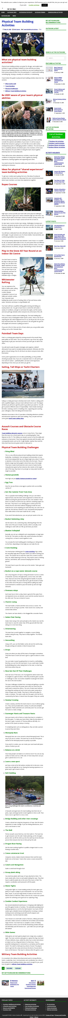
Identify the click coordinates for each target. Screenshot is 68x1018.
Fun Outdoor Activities (32, 1006)
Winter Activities (52, 1010)
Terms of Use (50, 1015)
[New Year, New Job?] (49, 249)
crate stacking (30, 551)
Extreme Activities (30, 1010)
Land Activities (51, 1006)
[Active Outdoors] (11, 9)
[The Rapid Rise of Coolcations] (49, 229)
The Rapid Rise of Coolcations (59, 226)
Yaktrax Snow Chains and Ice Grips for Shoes (59, 118)
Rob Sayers (17, 29)
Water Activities (52, 1008)
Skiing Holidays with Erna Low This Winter (59, 212)
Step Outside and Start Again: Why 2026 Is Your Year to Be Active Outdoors (60, 237)
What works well (10, 84)
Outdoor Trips (11, 12)
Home (3, 12)
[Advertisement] (56, 41)
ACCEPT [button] (45, 5)
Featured (9, 968)
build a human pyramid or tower (26, 478)
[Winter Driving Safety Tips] (49, 103)
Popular (18, 968)
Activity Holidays (53, 153)
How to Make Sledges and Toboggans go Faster (58, 80)
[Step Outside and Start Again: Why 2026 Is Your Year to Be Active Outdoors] (49, 238)
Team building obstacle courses (12, 433)
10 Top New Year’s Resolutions (59, 255)
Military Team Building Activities (15, 91)
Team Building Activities (55, 12)
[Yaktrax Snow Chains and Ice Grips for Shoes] (48, 122)
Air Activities (51, 1004)
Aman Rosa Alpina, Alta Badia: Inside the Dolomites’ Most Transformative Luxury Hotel (59, 160)
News (14, 16)
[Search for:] (56, 58)
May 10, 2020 (7, 29)
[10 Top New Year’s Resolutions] (49, 258)
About (36, 1017)
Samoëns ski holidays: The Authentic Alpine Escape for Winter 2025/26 (59, 201)
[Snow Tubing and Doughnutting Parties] (49, 92)
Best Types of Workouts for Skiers (58, 69)
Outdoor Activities (25, 12)
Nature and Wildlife (9, 1008)
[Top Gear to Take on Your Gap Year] (49, 184)
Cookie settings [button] (34, 5)
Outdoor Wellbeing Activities (12, 1004)
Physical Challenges (11, 88)
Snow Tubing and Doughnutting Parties (59, 90)
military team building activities (22, 964)
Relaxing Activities (30, 1004)
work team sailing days (16, 418)
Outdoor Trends (40, 12)
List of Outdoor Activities (56, 135)
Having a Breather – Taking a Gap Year (60, 189)
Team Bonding (10, 86)
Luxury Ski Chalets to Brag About (59, 172)
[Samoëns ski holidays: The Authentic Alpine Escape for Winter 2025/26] (49, 202)
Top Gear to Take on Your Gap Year (59, 181)
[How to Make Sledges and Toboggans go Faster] (49, 81)
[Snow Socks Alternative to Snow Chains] (49, 111)
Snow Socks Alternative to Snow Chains (58, 109)
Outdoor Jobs (5, 16)
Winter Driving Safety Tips (59, 99)
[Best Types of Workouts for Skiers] (49, 71)
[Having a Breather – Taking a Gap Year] (49, 193)
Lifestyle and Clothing (9, 1006)
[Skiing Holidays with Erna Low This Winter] (49, 215)
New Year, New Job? (60, 246)
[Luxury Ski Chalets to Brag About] (49, 175)
